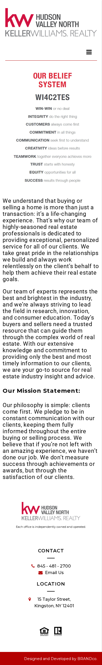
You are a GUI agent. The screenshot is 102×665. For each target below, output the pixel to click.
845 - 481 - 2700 (54, 566)
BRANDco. (87, 658)
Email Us (54, 572)
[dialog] (89, 52)
